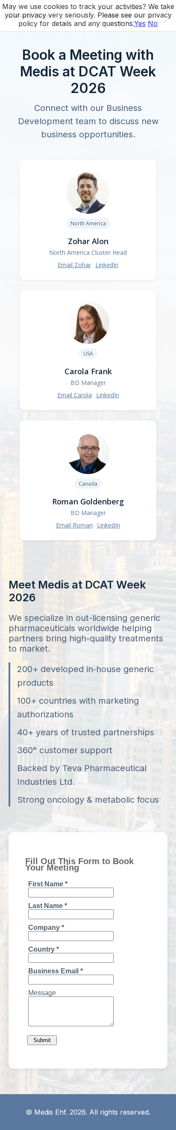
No (153, 23)
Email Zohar (74, 265)
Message (42, 992)
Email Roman (74, 525)
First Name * (47, 884)
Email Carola (74, 395)
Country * (43, 949)
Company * (46, 927)
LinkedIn (106, 265)
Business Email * (55, 971)
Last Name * (47, 905)
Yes (140, 23)
